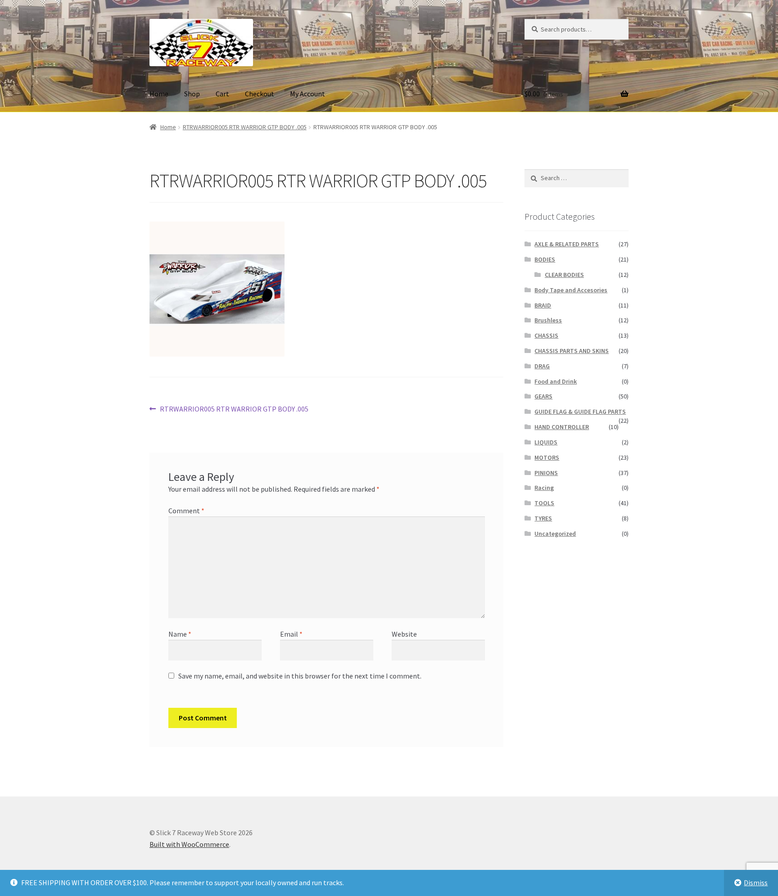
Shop (192, 93)
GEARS (543, 396)
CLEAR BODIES (564, 275)
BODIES (544, 259)
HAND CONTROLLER (561, 427)
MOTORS (546, 457)
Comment (186, 510)
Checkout (259, 93)
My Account (307, 93)
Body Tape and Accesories (570, 290)
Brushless (548, 320)
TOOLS (544, 503)
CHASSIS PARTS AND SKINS (571, 351)
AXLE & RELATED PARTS (566, 244)
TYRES (543, 518)
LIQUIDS (545, 442)
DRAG (542, 366)
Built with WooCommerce (189, 844)
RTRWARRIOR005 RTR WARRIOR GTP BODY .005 (245, 127)
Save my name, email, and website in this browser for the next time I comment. (299, 675)
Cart (222, 93)
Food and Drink (555, 381)
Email (291, 633)
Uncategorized (555, 533)
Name (179, 633)
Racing (544, 488)
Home (158, 93)
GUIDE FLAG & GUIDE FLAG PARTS (580, 411)
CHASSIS (546, 335)
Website (404, 633)
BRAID (542, 305)
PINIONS (546, 473)
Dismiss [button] (756, 882)
